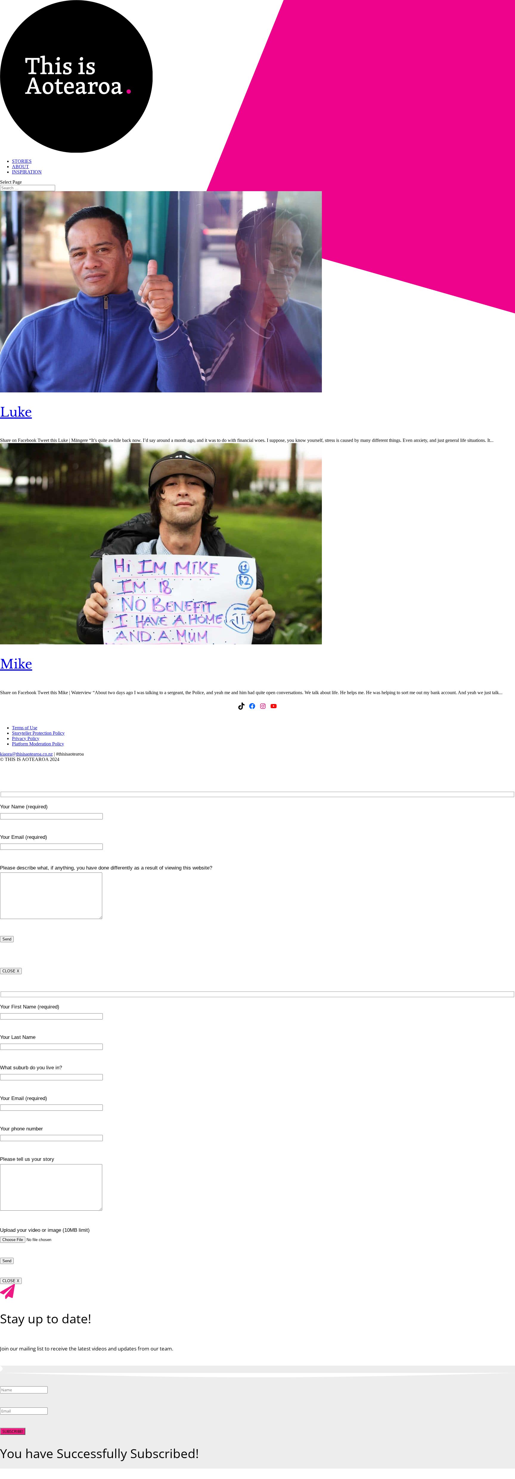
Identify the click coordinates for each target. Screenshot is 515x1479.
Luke (16, 412)
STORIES (22, 161)
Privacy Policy (25, 738)
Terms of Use (24, 727)
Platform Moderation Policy (38, 743)
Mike (16, 664)
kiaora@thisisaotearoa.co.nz (26, 753)
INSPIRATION (27, 171)
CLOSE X (10, 971)
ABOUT (20, 166)
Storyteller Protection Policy (38, 733)
